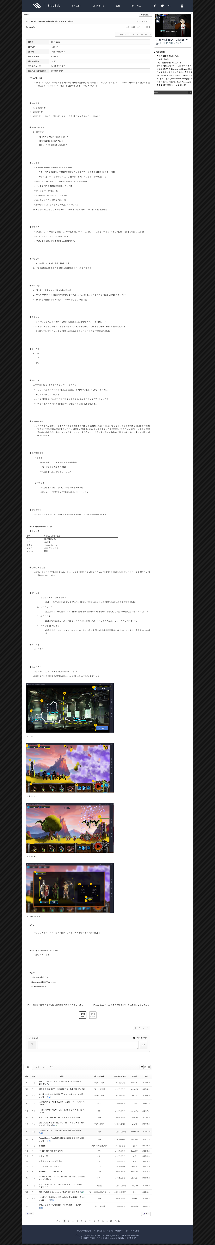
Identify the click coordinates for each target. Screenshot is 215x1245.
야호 (134, 1156)
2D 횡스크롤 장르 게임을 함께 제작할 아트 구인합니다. (52, 21)
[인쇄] (146, 34)
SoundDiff (134, 1151)
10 (103, 1221)
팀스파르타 (134, 1089)
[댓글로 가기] (142, 34)
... (106, 1221)
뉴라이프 (134, 1083)
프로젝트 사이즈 (120, 1076)
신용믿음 (134, 1171)
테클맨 (134, 1198)
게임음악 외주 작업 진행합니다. (51, 1151)
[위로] (133, 34)
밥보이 (134, 1124)
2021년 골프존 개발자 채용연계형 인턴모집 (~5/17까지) (60, 1205)
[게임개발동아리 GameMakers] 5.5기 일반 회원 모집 (59, 1192)
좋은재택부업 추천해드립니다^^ (51, 1171)
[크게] (125, 34)
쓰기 (146, 1213)
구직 (44, 1067)
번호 (26, 1076)
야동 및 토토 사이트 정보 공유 (50, 1161)
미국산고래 (134, 1117)
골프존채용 (134, 1206)
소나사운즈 (134, 1103)
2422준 (134, 1095)
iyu (134, 1192)
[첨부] (150, 34)
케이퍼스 (134, 1139)
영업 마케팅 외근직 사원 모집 (50, 1166)
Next (117, 1221)
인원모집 (42, 1146)
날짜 (146, 1076)
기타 (51, 1067)
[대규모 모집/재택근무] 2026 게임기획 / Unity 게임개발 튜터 (62, 1089)
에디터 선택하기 (141, 1038)
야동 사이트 (43, 1156)
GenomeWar (30, 27)
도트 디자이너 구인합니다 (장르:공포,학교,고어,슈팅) (59, 1117)
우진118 (134, 1146)
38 (111, 1221)
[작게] (129, 34)
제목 (61, 1076)
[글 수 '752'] (28, 1067)
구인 (37, 1067)
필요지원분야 (99, 1076)
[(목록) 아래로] (138, 34)
